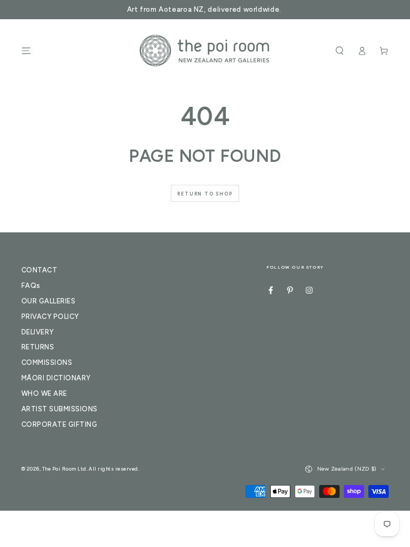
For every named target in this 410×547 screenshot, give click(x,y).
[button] (339, 50)
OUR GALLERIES (48, 301)
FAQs (31, 286)
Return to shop (204, 194)
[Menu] (26, 50)
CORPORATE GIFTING (59, 424)
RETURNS (37, 347)
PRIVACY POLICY (50, 316)
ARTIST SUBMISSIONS (59, 409)
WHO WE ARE (44, 393)
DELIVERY (37, 332)
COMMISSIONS (46, 362)
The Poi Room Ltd (64, 469)
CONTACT (39, 270)
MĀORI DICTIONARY (56, 378)
